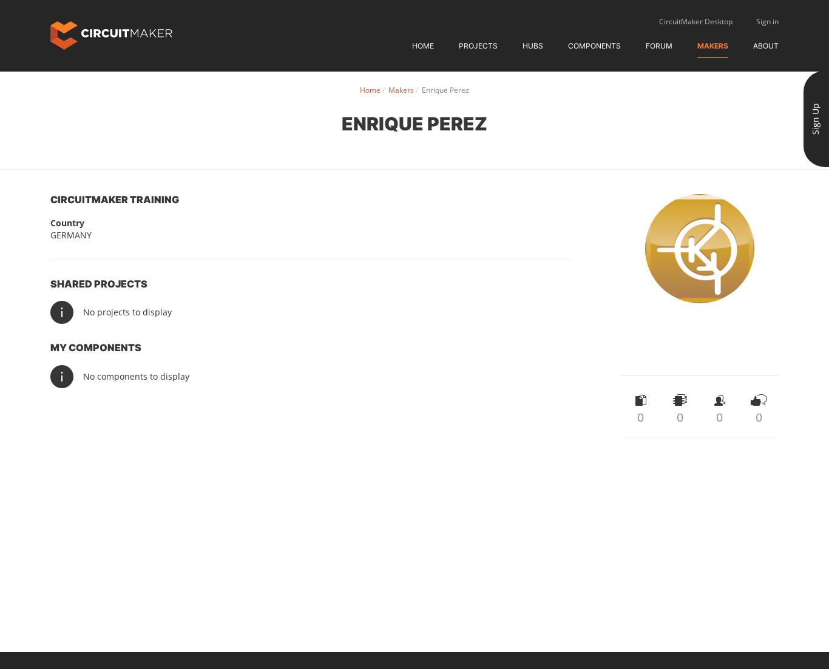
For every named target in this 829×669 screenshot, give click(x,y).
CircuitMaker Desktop (696, 21)
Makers (712, 46)
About (766, 46)
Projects (478, 46)
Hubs (533, 46)
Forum (659, 46)
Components (594, 46)
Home (423, 46)
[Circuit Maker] (111, 34)
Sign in (767, 21)
